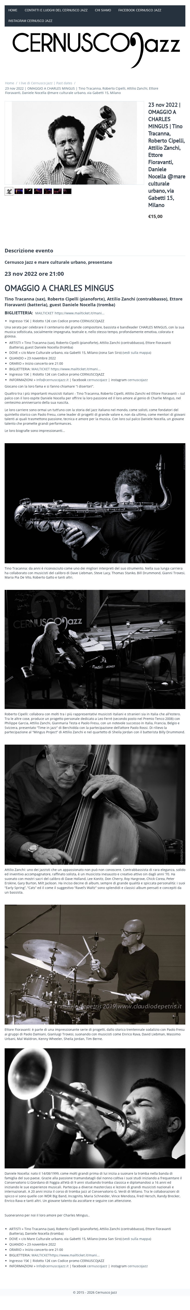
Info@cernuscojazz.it (52, 380)
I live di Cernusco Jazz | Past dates (45, 83)
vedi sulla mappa (137, 352)
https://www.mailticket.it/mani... (79, 313)
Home (12, 10)
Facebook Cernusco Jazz (139, 10)
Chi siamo (103, 10)
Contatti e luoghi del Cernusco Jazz (56, 10)
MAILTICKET (44, 313)
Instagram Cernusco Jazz (30, 21)
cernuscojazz (97, 380)
